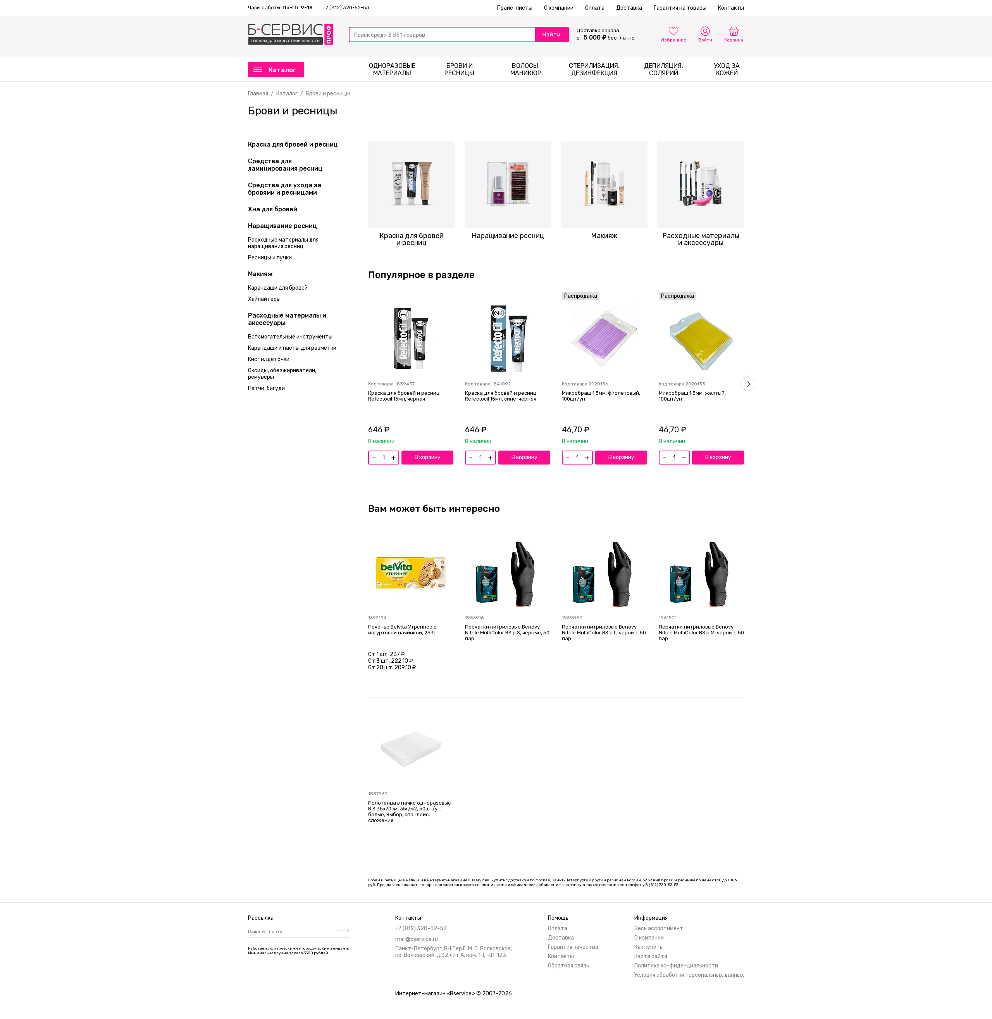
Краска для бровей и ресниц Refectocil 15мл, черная (403, 396)
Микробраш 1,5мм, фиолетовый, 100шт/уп (601, 396)
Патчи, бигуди (266, 388)
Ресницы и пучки (270, 257)
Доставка (629, 8)
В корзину (428, 457)
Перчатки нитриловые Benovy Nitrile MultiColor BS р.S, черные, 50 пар (507, 632)
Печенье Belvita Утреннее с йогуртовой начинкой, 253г (402, 630)
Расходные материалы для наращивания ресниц (283, 243)
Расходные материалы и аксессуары (287, 319)
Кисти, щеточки (268, 359)
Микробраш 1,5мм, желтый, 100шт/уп (692, 396)
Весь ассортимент (658, 928)
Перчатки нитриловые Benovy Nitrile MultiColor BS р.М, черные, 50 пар (701, 632)
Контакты (731, 8)
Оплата (594, 8)
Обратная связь (568, 965)
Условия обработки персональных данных (689, 975)
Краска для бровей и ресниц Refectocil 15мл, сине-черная (500, 396)
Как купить (648, 947)
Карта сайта (650, 956)
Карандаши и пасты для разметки (292, 348)
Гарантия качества (573, 947)
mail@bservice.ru (416, 939)
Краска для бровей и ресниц (293, 144)
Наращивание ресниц (282, 226)
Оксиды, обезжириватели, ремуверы (282, 373)
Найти (551, 34)
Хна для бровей (272, 209)
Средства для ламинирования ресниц (285, 164)
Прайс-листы (514, 8)
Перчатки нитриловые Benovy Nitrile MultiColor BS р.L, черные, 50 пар (604, 632)
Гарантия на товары (680, 8)
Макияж (260, 274)
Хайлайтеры (264, 299)
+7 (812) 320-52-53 (345, 7)
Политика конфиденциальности (676, 965)
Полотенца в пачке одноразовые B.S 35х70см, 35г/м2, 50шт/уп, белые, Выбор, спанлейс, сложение (409, 811)
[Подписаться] (341, 931)
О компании (559, 8)
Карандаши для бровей (278, 288)
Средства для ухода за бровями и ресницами (284, 188)
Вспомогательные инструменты (290, 336)
